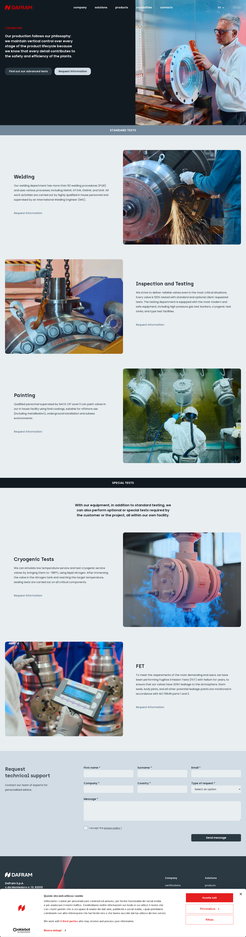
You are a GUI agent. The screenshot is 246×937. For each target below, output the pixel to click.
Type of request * (203, 783)
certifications (173, 885)
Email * (195, 768)
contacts (166, 7)
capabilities (144, 7)
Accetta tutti (209, 897)
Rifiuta (210, 919)
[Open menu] (237, 7)
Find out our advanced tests (28, 71)
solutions (101, 7)
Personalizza (207, 908)
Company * (91, 783)
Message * (91, 799)
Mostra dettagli (53, 930)
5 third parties (69, 921)
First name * (92, 768)
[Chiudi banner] (241, 894)
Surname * (144, 768)
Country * (144, 783)
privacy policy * (113, 828)
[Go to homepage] (24, 7)
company (80, 7)
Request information (73, 71)
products (121, 7)
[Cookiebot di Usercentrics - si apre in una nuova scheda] (21, 930)
